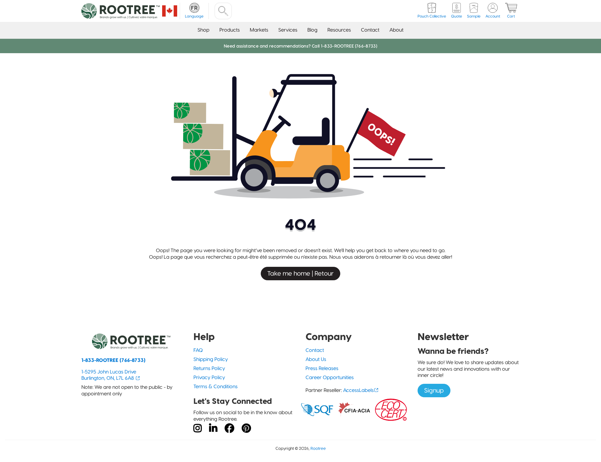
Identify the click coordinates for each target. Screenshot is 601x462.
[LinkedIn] (213, 428)
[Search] (223, 11)
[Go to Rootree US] (169, 10)
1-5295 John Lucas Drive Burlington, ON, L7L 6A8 (108, 375)
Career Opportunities (330, 377)
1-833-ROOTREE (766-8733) (113, 360)
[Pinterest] (246, 428)
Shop (203, 30)
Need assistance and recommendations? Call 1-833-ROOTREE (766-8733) (300, 46)
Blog (312, 30)
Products (229, 30)
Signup (434, 390)
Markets (259, 30)
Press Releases (322, 368)
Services (287, 30)
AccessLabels (358, 390)
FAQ (198, 350)
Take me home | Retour (300, 273)
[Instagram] (197, 428)
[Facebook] (229, 428)
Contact (370, 30)
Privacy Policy (209, 377)
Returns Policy (209, 368)
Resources (339, 30)
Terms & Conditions (215, 386)
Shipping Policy (210, 359)
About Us (316, 359)
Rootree (318, 448)
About (396, 30)
